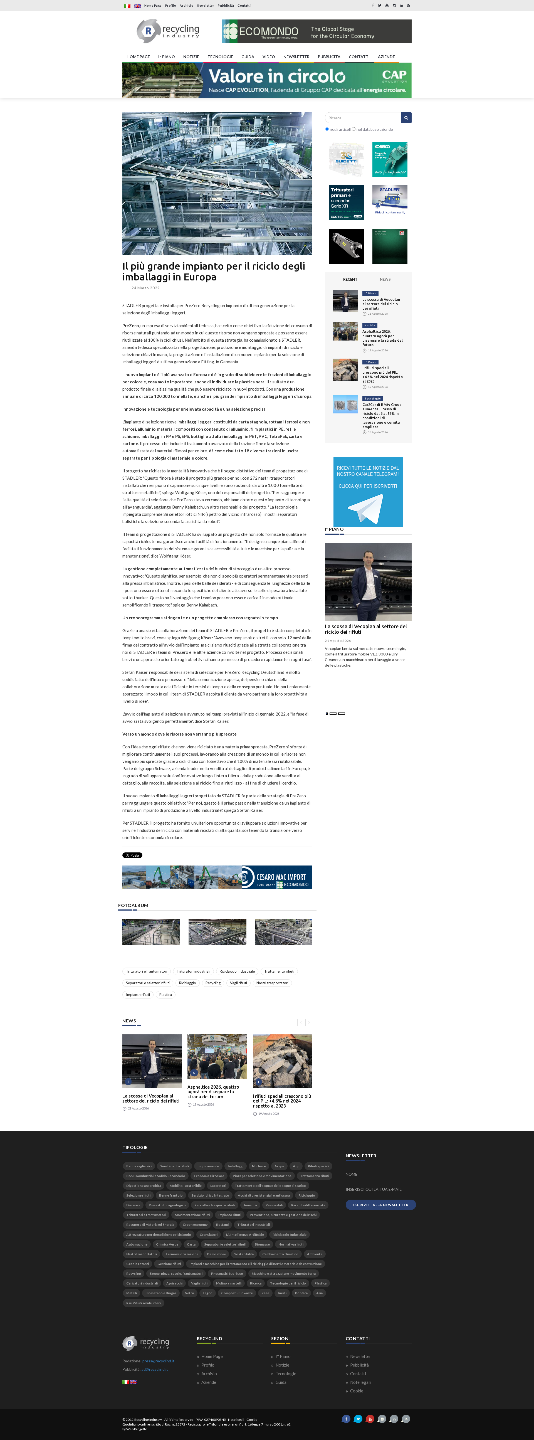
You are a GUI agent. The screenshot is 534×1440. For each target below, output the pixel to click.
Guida (280, 1382)
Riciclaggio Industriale (237, 971)
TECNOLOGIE (220, 56)
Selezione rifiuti (138, 1195)
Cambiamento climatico (280, 1254)
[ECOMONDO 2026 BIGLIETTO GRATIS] (317, 31)
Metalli (131, 1293)
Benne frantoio (171, 1195)
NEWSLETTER (296, 56)
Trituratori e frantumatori (146, 971)
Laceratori (218, 1185)
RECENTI (351, 279)
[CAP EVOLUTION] (267, 80)
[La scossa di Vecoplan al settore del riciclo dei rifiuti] (152, 1061)
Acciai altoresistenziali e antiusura (264, 1195)
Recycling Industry (148, 1419)
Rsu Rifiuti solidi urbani (143, 1303)
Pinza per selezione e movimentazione (262, 1176)
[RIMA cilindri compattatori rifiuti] (389, 246)
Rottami (222, 1224)
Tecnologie (373, 398)
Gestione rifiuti (169, 1264)
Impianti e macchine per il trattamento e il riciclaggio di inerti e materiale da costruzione (255, 1264)
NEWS (385, 279)
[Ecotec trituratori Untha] (346, 202)
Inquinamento (208, 1166)
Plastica (165, 994)
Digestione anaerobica (143, 1185)
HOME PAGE (138, 56)
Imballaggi (235, 1166)
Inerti (282, 1293)
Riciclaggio (187, 983)
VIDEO (269, 56)
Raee (265, 1293)
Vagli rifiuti (238, 983)
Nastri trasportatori (272, 983)
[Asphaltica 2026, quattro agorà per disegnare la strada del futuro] (217, 1056)
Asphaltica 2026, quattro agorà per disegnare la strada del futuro (213, 1091)
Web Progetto (136, 1429)
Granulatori (208, 1234)
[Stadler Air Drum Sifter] (389, 202)
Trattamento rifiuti (279, 971)
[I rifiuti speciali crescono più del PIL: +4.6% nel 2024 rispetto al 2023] (282, 1061)
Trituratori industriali (193, 971)
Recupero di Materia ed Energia (150, 1224)
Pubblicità (226, 5)
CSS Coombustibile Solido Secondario (155, 1176)
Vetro (189, 1293)
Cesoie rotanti (137, 1264)
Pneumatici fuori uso (227, 1273)
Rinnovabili (274, 1205)
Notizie (370, 325)
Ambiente (314, 1254)
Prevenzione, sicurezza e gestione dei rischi (283, 1215)
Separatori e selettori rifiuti (148, 983)
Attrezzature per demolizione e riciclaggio (158, 1234)
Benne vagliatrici (139, 1166)
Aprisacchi (174, 1283)
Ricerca (255, 1283)
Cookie (356, 1390)
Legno (207, 1293)
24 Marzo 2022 (146, 288)
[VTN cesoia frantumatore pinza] (346, 246)
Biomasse (262, 1244)
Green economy (195, 1224)
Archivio (186, 5)
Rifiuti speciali (318, 1166)
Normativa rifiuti (290, 1244)
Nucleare (259, 1166)
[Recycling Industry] (168, 31)
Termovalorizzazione (181, 1254)
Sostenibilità (244, 1254)
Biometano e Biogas (160, 1293)
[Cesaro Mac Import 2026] (217, 877)
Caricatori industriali (142, 1283)
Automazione (136, 1244)
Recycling (213, 983)
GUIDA (247, 56)
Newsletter (205, 5)
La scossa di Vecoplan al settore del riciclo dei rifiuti (150, 1098)
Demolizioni (216, 1254)
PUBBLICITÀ (329, 56)
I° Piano (370, 293)
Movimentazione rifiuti (192, 1215)
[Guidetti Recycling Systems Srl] (346, 159)
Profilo (170, 5)
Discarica (133, 1205)
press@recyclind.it (158, 1360)
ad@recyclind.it (155, 1369)
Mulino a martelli (228, 1283)
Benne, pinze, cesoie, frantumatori (176, 1273)
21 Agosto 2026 (338, 640)
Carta (191, 1244)
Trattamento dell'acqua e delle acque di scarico (270, 1185)
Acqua (279, 1166)
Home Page (153, 5)
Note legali (360, 1382)
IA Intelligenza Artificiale (245, 1234)
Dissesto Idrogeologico (167, 1205)
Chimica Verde (167, 1244)
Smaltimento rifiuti (174, 1166)
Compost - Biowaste (237, 1293)
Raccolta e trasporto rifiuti (214, 1205)
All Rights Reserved (179, 1419)
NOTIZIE (191, 56)
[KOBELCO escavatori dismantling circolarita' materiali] (389, 159)
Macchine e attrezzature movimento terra (284, 1273)
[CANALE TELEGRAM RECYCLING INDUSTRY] (368, 492)
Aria (319, 1293)
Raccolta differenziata (308, 1205)
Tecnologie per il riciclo (288, 1283)
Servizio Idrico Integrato (210, 1195)
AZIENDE (386, 56)
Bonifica (301, 1293)
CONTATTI (359, 56)
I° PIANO (166, 56)
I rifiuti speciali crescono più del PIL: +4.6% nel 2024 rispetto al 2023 (282, 1101)
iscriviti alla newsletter (381, 1205)
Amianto (250, 1205)
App (296, 1166)
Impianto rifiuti (138, 994)
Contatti (244, 5)
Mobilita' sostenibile (186, 1185)
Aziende (208, 1382)
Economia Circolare (209, 1176)
